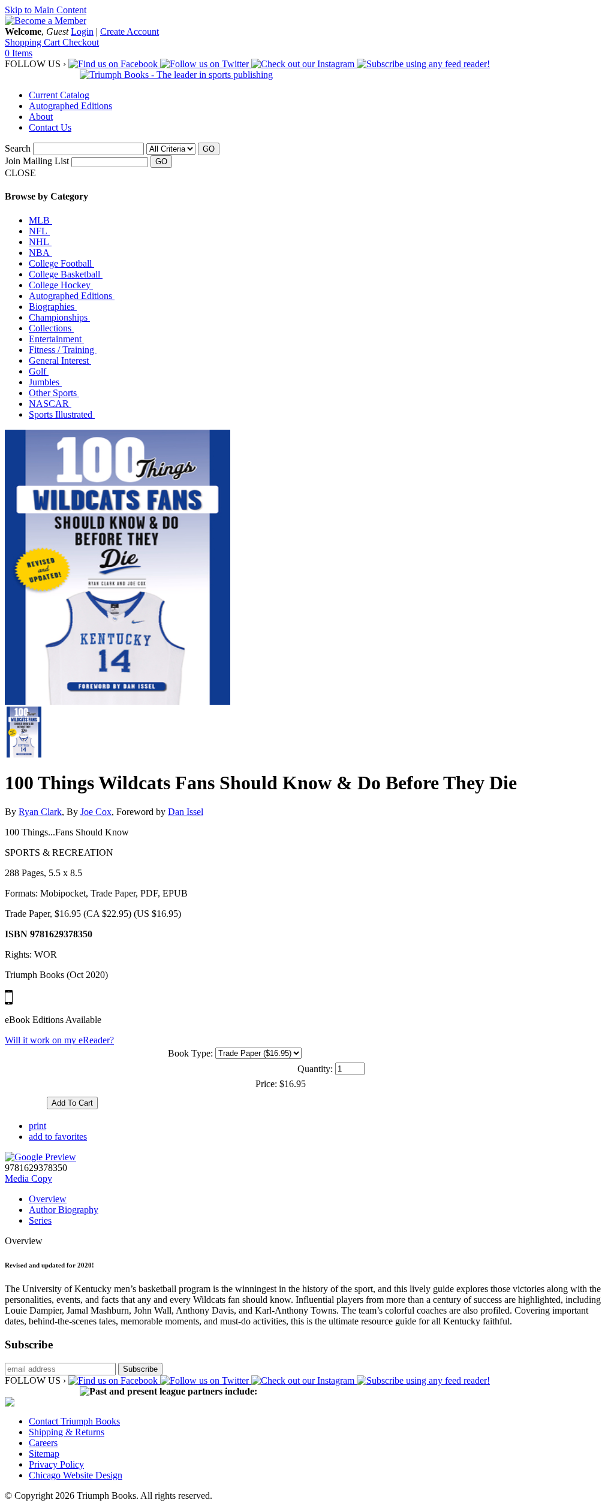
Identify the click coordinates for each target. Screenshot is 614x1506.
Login (82, 31)
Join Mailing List (37, 161)
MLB (40, 220)
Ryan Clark (40, 812)
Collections (51, 328)
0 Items (18, 53)
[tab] (319, 1199)
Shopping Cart (33, 42)
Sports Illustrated (62, 414)
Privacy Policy (56, 1464)
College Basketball (66, 274)
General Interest (60, 360)
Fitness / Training (63, 350)
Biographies (53, 306)
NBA (40, 253)
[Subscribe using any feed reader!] (423, 64)
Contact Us (50, 127)
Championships (59, 317)
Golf (39, 371)
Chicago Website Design (75, 1475)
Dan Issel (185, 812)
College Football (61, 263)
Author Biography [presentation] (63, 1210)
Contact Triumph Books (74, 1421)
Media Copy (28, 1178)
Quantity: (315, 1069)
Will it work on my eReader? (59, 1040)
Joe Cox (96, 812)
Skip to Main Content (45, 10)
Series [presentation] (40, 1220)
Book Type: (190, 1053)
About (41, 116)
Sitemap (44, 1453)
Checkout (80, 42)
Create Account (129, 31)
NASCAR (50, 404)
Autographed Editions (70, 106)
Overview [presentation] (48, 1199)
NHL (40, 242)
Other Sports (54, 393)
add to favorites (58, 1136)
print (37, 1126)
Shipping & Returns (66, 1432)
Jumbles (45, 382)
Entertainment (56, 339)
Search (18, 148)
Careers (43, 1443)
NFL (39, 231)
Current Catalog (59, 95)
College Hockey (61, 285)
